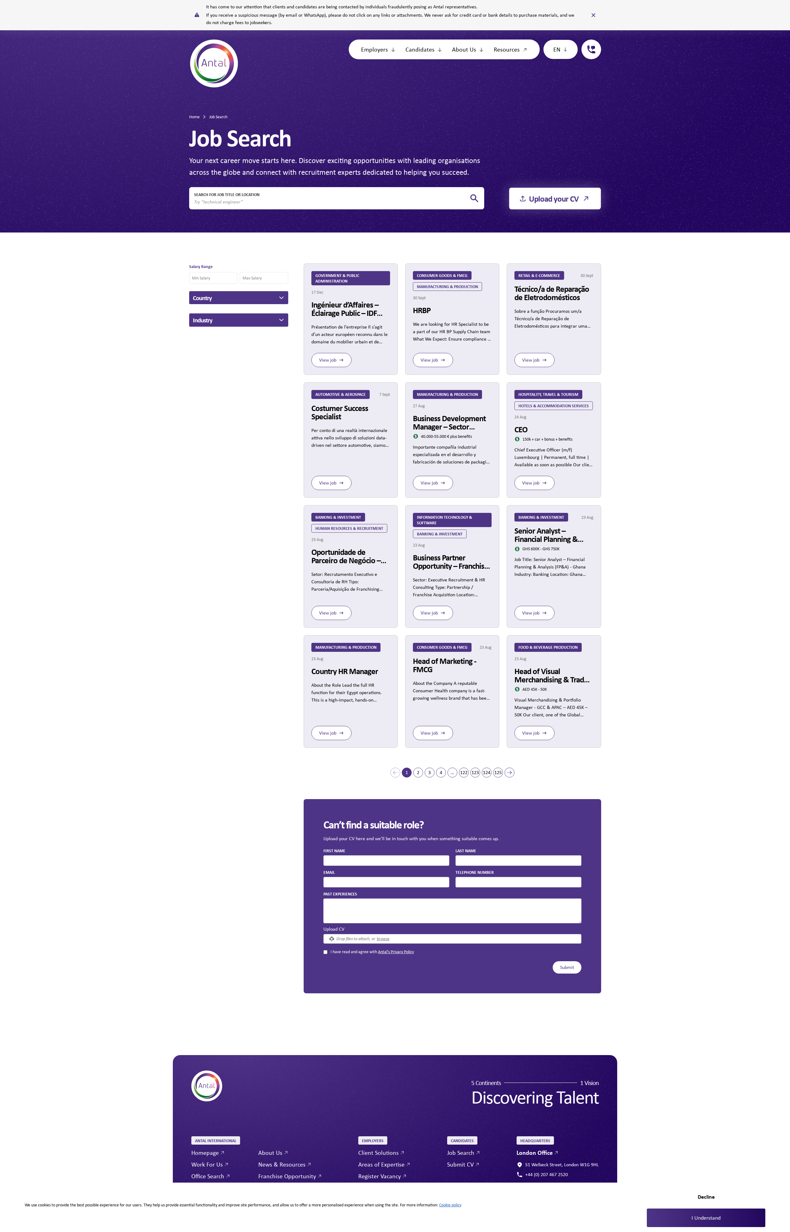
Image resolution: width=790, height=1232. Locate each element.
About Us (464, 49)
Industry (202, 320)
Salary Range (201, 266)
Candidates (419, 49)
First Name (334, 850)
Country (202, 297)
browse (383, 938)
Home (194, 116)
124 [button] (486, 772)
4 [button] (441, 772)
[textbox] (386, 860)
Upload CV (333, 929)
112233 (588, 43)
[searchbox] (331, 202)
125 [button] (498, 772)
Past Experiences (340, 894)
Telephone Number (474, 872)
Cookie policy (450, 1205)
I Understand (706, 1218)
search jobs (474, 198)
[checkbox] (325, 952)
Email (329, 872)
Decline (706, 1197)
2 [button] (418, 772)
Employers (374, 49)
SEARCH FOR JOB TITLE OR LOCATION (227, 194)
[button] (395, 772)
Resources (507, 49)
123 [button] (475, 772)
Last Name (465, 850)
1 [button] (406, 772)
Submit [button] (567, 967)
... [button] (452, 772)
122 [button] (464, 772)
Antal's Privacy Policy (396, 951)
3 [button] (429, 772)
